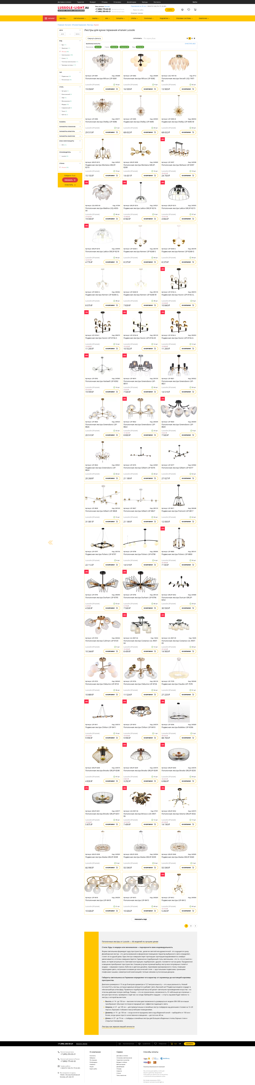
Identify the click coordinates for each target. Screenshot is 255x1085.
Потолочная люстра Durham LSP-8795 (101, 597)
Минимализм (67, 101)
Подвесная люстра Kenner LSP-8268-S (140, 251)
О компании (95, 1052)
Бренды (145, 2)
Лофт (64, 98)
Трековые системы (69, 65)
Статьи (119, 1073)
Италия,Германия (79, 25)
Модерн (65, 104)
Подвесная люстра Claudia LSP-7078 (177, 684)
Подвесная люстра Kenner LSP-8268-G (178, 251)
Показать (69, 180)
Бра (64, 45)
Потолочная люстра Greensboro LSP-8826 (101, 425)
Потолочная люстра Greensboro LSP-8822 (139, 425)
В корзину (110, 89)
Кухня (97, 47)
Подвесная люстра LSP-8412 (174, 900)
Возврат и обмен (122, 1062)
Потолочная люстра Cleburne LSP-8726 (140, 684)
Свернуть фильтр (94, 38)
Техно (64, 111)
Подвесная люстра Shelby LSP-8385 (139, 122)
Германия (124, 47)
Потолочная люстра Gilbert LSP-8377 (177, 468)
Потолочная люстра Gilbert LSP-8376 (139, 468)
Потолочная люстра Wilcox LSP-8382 (139, 78)
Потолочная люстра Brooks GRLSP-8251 (102, 814)
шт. (175, 1044)
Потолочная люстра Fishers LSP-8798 (139, 554)
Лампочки (66, 48)
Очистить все (190, 44)
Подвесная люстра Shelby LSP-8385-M (178, 122)
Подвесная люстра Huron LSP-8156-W (140, 338)
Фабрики (92, 1058)
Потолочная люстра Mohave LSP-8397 (178, 165)
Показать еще (141, 919)
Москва (107, 6)
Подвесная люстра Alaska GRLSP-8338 (101, 857)
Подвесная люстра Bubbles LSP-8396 (177, 727)
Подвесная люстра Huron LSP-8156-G (177, 338)
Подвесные (66, 76)
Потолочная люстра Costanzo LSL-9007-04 (140, 642)
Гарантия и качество (123, 1060)
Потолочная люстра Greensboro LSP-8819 (139, 382)
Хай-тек (65, 114)
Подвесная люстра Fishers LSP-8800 (177, 554)
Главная (61, 25)
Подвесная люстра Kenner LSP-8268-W (140, 295)
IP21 (64, 145)
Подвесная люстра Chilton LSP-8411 (100, 727)
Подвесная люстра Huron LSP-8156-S (101, 338)
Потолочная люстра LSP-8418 (98, 900)
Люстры (90, 25)
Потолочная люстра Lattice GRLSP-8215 (178, 208)
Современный (67, 108)
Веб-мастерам (121, 1064)
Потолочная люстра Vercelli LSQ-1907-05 (178, 79)
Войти (195, 2)
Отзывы (105, 2)
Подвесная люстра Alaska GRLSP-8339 (140, 857)
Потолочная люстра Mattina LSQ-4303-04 (102, 209)
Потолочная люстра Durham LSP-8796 (140, 597)
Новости (119, 1071)
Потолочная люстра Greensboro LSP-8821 (177, 382)
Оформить (189, 1044)
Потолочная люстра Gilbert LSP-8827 (139, 511)
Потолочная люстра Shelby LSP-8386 (101, 122)
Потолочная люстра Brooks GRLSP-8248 (102, 770)
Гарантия (80, 2)
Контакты (157, 2)
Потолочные (67, 80)
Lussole (65, 156)
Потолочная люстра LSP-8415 (136, 900)
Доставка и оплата (64, 2)
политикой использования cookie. (154, 1076)
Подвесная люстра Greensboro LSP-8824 (100, 469)
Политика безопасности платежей (154, 1067)
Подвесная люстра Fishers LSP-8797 (100, 554)
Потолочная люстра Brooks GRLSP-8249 (141, 770)
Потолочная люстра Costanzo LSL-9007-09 (179, 642)
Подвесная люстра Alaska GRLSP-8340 (178, 857)
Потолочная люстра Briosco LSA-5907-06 (140, 815)
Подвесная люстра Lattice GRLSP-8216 (140, 208)
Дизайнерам (131, 2)
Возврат (93, 2)
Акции (92, 1067)
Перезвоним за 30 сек (138, 6)
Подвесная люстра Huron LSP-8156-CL (178, 295)
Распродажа (93, 1062)
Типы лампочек (121, 1075)
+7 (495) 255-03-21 (109, 11)
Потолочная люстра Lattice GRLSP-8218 (102, 251)
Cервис (120, 1052)
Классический (67, 94)
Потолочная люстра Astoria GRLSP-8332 (179, 814)
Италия (113, 47)
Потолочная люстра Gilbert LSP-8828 (101, 511)
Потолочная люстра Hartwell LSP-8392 (101, 381)
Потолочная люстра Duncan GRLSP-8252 (177, 598)
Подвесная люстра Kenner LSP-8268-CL (102, 295)
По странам (93, 1060)
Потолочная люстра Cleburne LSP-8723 (102, 684)
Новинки (92, 1064)
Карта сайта (93, 1069)
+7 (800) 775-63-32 (109, 9)
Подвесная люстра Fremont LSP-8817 (177, 511)
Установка (117, 2)
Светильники (67, 55)
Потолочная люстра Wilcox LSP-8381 (101, 78)
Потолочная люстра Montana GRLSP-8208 (139, 166)
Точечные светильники (70, 62)
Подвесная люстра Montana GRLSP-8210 (100, 166)
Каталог (51, 18)
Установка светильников (124, 1058)
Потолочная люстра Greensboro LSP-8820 (177, 425)
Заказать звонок (81, 1044)
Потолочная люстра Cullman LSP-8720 (101, 641)
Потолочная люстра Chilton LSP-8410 (139, 727)
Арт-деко (65, 91)
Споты (65, 58)
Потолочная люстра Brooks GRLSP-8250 (179, 770)
